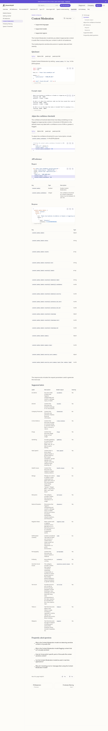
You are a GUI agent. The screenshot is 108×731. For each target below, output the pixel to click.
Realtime (67, 1)
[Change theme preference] (104, 5)
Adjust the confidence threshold (92, 22)
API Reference (13, 9)
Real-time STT (34, 9)
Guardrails (74, 9)
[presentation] (53, 74)
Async (62, 1)
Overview (5, 9)
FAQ (88, 9)
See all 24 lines (37, 110)
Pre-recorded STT (23, 9)
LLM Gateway (82, 9)
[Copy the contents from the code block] (70, 68)
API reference (87, 25)
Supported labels (88, 32)
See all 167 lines (37, 223)
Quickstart (86, 17)
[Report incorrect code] (68, 68)
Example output (89, 20)
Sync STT (42, 9)
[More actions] (73, 18)
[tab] (33, 56)
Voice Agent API (50, 9)
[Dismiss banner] (106, 2)
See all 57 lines (37, 83)
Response (87, 30)
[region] (53, 301)
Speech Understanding (63, 9)
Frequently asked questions (90, 35)
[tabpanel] (53, 73)
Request (87, 27)
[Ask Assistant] (73, 68)
